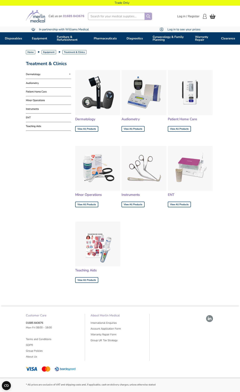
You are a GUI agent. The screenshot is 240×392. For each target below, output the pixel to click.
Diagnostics (135, 38)
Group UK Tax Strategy (104, 340)
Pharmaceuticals (105, 38)
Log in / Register (188, 16)
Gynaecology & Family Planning (168, 38)
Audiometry (32, 83)
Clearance (228, 38)
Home (30, 52)
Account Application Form (106, 328)
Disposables (13, 38)
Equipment (39, 38)
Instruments (32, 109)
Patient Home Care (36, 91)
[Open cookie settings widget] (6, 385)
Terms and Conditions (38, 339)
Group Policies (34, 351)
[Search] (148, 16)
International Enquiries (104, 323)
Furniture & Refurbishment (67, 38)
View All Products (86, 128)
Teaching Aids (33, 126)
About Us (31, 356)
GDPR (29, 345)
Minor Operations (35, 100)
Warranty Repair (201, 38)
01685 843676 (34, 323)
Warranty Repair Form (103, 334)
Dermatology (33, 74)
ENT (28, 117)
